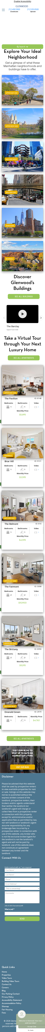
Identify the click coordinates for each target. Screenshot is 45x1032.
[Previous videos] (4, 317)
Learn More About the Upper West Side (22, 123)
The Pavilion (11, 398)
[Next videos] (40, 317)
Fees (4, 1013)
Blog (4, 991)
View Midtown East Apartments (22, 192)
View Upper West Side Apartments (22, 126)
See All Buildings (24, 296)
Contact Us (6, 984)
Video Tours (7, 978)
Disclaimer (7, 777)
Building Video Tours (10, 981)
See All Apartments (24, 358)
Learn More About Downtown (22, 222)
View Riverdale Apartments (22, 258)
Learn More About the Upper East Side (22, 90)
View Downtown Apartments (22, 225)
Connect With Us (11, 858)
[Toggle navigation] (2, 10)
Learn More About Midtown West (22, 156)
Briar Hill (9, 461)
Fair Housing (7, 1010)
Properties (6, 975)
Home (4, 972)
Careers (5, 988)
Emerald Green (12, 712)
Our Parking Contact (11, 994)
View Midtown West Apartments (22, 159)
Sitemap (5, 1006)
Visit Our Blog (22, 767)
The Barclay (13, 326)
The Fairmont (12, 586)
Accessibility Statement (12, 1000)
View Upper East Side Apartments (22, 92)
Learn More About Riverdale (22, 256)
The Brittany (11, 649)
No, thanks (30, 1030)
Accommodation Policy (11, 1003)
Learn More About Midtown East (22, 189)
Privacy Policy (8, 997)
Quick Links (8, 967)
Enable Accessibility (22, 1)
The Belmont (11, 523)
